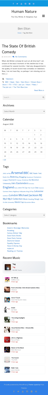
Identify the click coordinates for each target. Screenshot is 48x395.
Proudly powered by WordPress (15, 385)
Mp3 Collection (15, 198)
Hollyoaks (23, 191)
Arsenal (17, 172)
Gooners (41, 188)
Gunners (5, 191)
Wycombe (27, 202)
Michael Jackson (29, 195)
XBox (33, 202)
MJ (40, 195)
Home (19, 33)
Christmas (25, 180)
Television (9, 79)
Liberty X (5, 195)
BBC (6, 82)
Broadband (30, 177)
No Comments (20, 57)
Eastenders (22, 183)
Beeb (12, 82)
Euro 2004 (18, 188)
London (13, 195)
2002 (4, 173)
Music (25, 199)
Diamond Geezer (13, 241)
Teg (13, 267)
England (8, 187)
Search (43, 97)
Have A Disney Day (14, 246)
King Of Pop (30, 191)
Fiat (29, 188)
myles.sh (10, 248)
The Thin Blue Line (20, 87)
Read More (38, 90)
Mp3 (5, 198)
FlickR (32, 188)
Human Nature (24, 11)
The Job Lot (6, 87)
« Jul (4, 160)
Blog (17, 177)
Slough (36, 199)
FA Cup (24, 188)
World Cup (19, 202)
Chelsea (19, 180)
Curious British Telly (14, 233)
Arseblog (10, 230)
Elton (4, 84)
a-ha (8, 173)
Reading (31, 199)
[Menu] (43, 16)
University (11, 202)
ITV (10, 84)
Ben (17, 82)
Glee (36, 187)
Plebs (34, 84)
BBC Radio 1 (34, 173)
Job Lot (21, 84)
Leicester (38, 191)
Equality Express (13, 243)
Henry (11, 191)
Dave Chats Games (14, 238)
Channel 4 (12, 180)
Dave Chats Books (14, 235)
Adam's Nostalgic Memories (18, 228)
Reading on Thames (15, 251)
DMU (13, 183)
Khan (28, 84)
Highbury (16, 191)
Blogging (22, 177)
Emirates (31, 183)
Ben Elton (25, 82)
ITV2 (15, 84)
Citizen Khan (36, 82)
